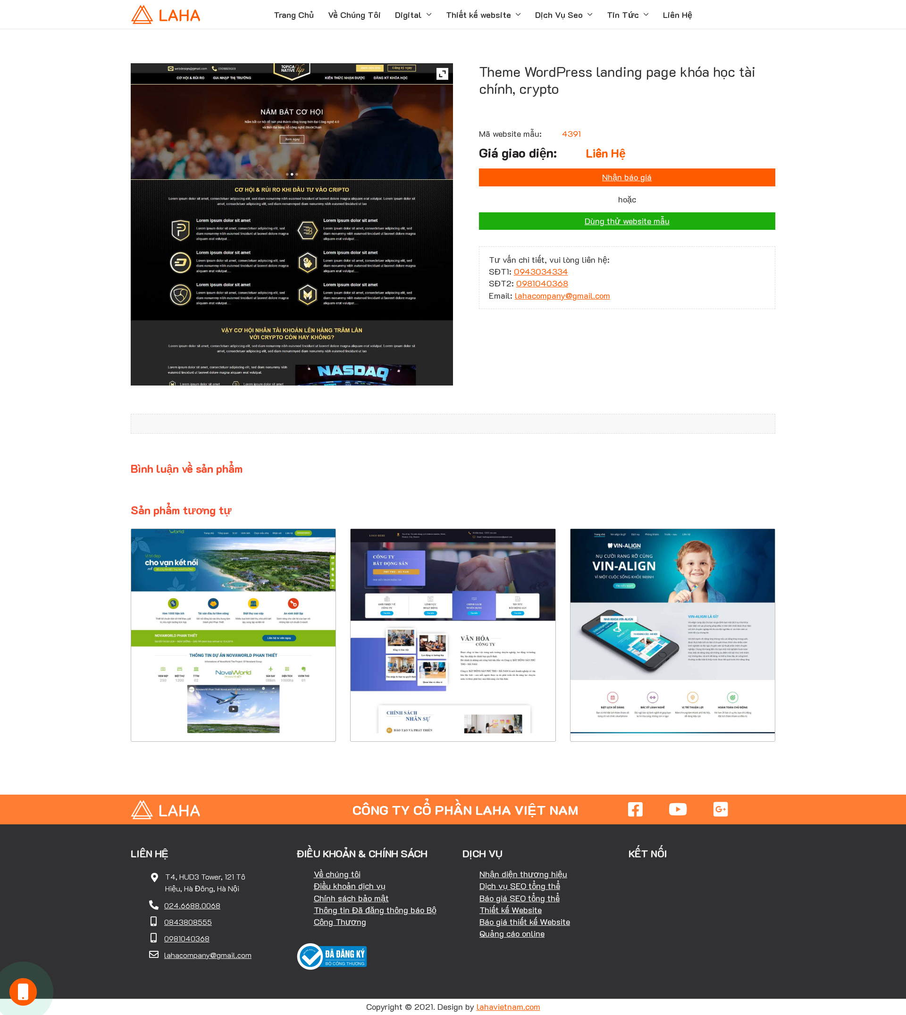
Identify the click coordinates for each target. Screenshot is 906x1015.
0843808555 (188, 922)
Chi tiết (233, 684)
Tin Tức (623, 14)
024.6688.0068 (192, 905)
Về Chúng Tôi (354, 14)
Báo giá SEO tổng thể (519, 898)
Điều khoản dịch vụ (350, 885)
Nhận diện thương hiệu (523, 874)
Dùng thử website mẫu (627, 220)
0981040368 (542, 283)
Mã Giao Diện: (233, 617)
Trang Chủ (294, 14)
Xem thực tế (233, 713)
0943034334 (541, 271)
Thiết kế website (478, 14)
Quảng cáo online (512, 933)
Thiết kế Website (510, 909)
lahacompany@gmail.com (562, 295)
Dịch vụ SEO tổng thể (519, 885)
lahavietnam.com (508, 1006)
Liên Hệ (677, 14)
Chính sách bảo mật (351, 898)
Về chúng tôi (337, 874)
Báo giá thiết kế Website (524, 921)
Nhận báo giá (627, 177)
